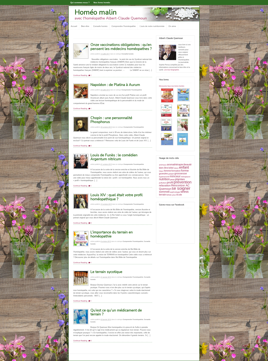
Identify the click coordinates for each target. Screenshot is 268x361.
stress (184, 191)
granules (163, 173)
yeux (174, 195)
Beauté (188, 164)
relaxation (165, 185)
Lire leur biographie (171, 70)
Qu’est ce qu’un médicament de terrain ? (116, 312)
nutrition (164, 179)
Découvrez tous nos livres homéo (171, 86)
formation (176, 171)
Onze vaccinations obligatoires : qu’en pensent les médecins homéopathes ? (121, 46)
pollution (162, 183)
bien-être (163, 167)
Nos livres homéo (102, 2)
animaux (163, 165)
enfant (184, 167)
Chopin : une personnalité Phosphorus (111, 119)
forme (185, 170)
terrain (162, 194)
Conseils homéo (100, 26)
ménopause (185, 177)
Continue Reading (80, 75)
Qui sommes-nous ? (80, 2)
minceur (175, 176)
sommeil (164, 191)
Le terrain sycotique (106, 271)
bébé (171, 168)
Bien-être (85, 26)
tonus (169, 195)
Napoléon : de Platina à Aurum (115, 84)
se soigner (181, 188)
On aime (172, 26)
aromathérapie (175, 164)
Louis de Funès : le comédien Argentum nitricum (113, 157)
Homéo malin (96, 12)
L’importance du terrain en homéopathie (111, 234)
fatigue (161, 171)
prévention (183, 182)
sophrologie (175, 192)
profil (170, 182)
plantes (180, 179)
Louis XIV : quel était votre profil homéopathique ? (116, 197)
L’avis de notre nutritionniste (152, 26)
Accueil (74, 26)
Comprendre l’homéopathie (124, 26)
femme (167, 170)
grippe (171, 174)
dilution (176, 168)
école (179, 194)
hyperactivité (164, 177)
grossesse (180, 173)
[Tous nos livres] (175, 117)
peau (172, 179)
